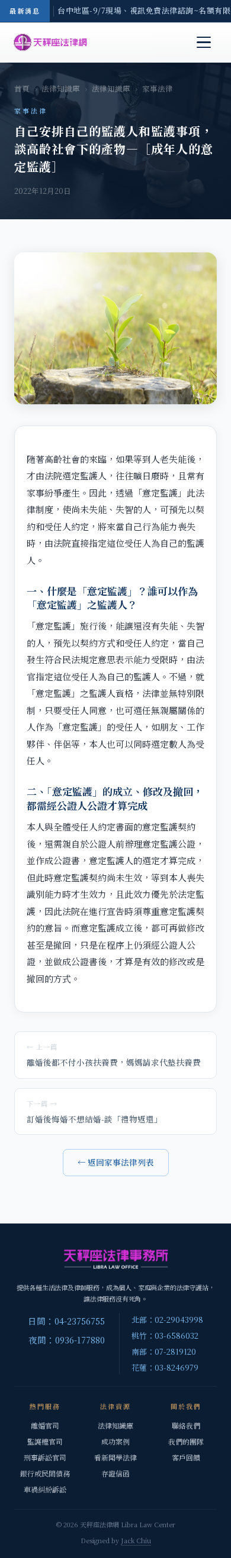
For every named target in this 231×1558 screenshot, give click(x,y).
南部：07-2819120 (163, 1351)
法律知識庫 (60, 88)
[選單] (204, 43)
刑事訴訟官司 (45, 1457)
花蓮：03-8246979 (164, 1367)
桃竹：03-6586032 (164, 1335)
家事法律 (157, 88)
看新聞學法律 (115, 1457)
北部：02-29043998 (167, 1319)
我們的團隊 (186, 1441)
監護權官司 (45, 1441)
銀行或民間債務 (45, 1473)
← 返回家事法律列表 (116, 1162)
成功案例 (115, 1441)
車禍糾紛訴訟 (45, 1489)
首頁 (22, 88)
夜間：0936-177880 (66, 1339)
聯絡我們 (186, 1425)
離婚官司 (45, 1425)
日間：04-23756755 (66, 1320)
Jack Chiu (136, 1540)
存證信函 (115, 1473)
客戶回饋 (186, 1457)
